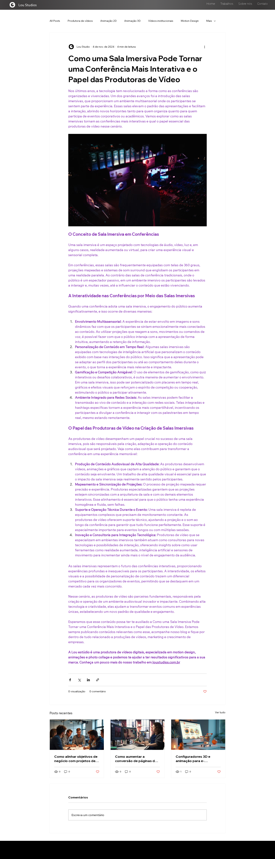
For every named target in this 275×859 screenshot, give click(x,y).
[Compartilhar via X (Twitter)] (79, 680)
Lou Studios (27, 4)
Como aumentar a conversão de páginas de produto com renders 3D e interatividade (136, 758)
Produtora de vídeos (80, 21)
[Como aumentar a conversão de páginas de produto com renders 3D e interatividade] (138, 734)
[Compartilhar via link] (97, 680)
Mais (209, 21)
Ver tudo (220, 712)
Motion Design (190, 21)
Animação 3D (132, 21)
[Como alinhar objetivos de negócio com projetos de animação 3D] (77, 734)
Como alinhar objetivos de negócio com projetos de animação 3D (75, 758)
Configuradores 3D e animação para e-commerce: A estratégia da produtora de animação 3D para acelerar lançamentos (198, 758)
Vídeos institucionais (160, 21)
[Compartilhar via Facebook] (70, 680)
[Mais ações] (204, 46)
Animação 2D (108, 21)
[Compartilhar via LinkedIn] (88, 680)
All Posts (55, 21)
